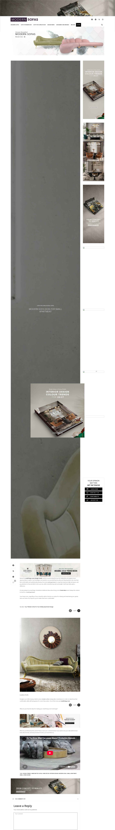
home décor (46, 773)
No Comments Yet (20, 799)
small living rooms (25, 775)
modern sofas (62, 773)
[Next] (78, 610)
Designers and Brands (62, 25)
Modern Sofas (15, 25)
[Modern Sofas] (24, 19)
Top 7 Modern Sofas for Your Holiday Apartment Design (39, 607)
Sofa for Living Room (39, 25)
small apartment (72, 773)
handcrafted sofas (36, 773)
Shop (78, 25)
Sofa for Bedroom (26, 25)
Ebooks (73, 25)
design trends (27, 773)
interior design (54, 773)
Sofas (52, 305)
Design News (51, 25)
